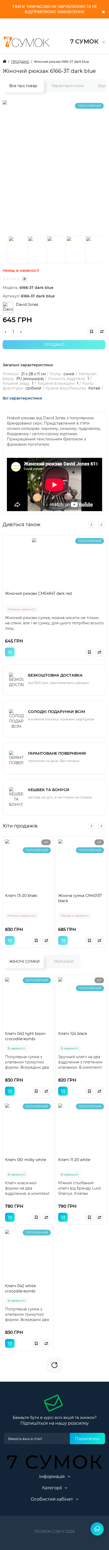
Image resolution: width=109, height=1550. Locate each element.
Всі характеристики (22, 398)
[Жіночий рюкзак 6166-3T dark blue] (19, 249)
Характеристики (68, 85)
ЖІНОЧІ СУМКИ (24, 961)
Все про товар (23, 85)
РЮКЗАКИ (64, 961)
